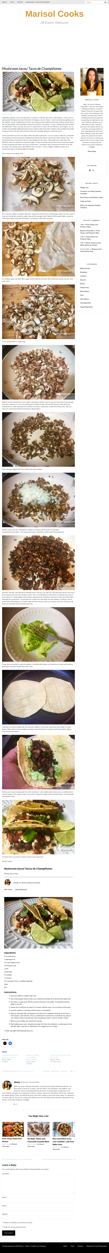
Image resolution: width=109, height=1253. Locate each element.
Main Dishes (8, 66)
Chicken (83, 276)
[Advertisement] (54, 49)
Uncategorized (85, 303)
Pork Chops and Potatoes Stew (91, 197)
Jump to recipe (7, 114)
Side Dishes (84, 299)
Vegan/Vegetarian (24, 66)
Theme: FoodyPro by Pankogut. (35, 1246)
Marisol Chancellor (34, 883)
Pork (82, 295)
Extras (82, 284)
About (4, 2)
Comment (6, 1174)
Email (4, 1206)
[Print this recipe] (5, 874)
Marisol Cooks (54, 14)
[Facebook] (90, 170)
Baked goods (85, 268)
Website (5, 1214)
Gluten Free (84, 287)
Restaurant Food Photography (38, 2)
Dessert (83, 280)
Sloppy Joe (84, 187)
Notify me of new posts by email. (15, 1227)
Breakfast (83, 272)
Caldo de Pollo (85, 201)
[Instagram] (93, 170)
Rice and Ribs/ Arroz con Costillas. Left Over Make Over (63, 1142)
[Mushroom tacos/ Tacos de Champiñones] (38, 111)
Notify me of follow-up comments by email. (18, 1222)
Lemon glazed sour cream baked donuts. (18, 1159)
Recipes (20, 2)
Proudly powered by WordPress (12, 1246)
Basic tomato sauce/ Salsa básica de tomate (57, 1159)
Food (12, 2)
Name (4, 1197)
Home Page (92, 151)
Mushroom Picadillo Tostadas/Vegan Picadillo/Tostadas (32, 1057)
